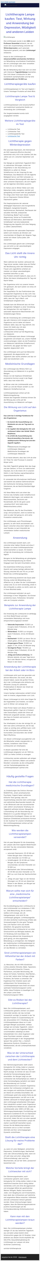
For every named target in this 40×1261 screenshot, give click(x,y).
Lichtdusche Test (14, 136)
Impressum (23, 1257)
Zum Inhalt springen (8, 2)
